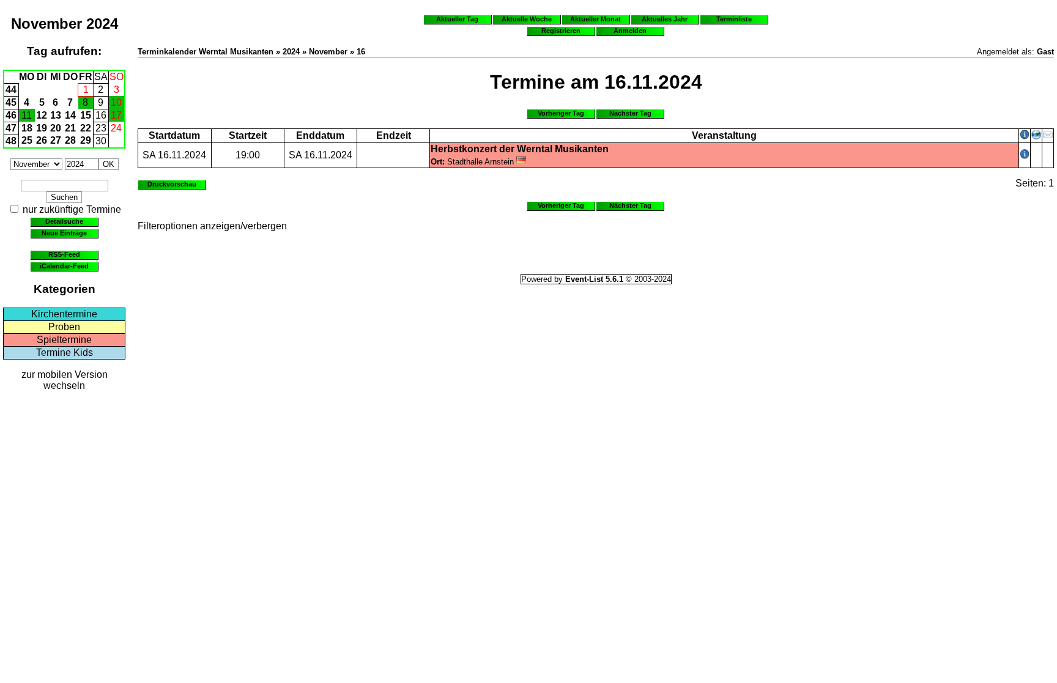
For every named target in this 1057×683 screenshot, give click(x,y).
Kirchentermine (64, 314)
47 (11, 128)
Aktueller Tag (457, 19)
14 (70, 115)
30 (100, 141)
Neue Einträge (64, 233)
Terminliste (734, 19)
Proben (64, 327)
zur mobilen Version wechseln (64, 380)
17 (116, 115)
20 (55, 128)
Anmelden (630, 30)
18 (26, 128)
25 (26, 140)
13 (55, 115)
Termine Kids (64, 352)
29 (85, 140)
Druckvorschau (171, 184)
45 (11, 102)
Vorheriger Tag (561, 113)
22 (85, 128)
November (46, 23)
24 (116, 128)
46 (11, 115)
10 (116, 102)
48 (11, 141)
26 (41, 140)
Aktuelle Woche (527, 19)
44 (11, 89)
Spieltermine (64, 339)
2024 (102, 23)
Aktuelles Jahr (665, 19)
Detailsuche (64, 221)
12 (41, 115)
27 (55, 140)
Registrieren (560, 30)
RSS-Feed (64, 254)
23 (100, 128)
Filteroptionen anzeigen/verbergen (212, 226)
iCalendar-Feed (64, 266)
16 (100, 115)
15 (85, 115)
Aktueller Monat (595, 19)
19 (41, 128)
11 (26, 115)
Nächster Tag (630, 113)
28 (70, 140)
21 (70, 128)
